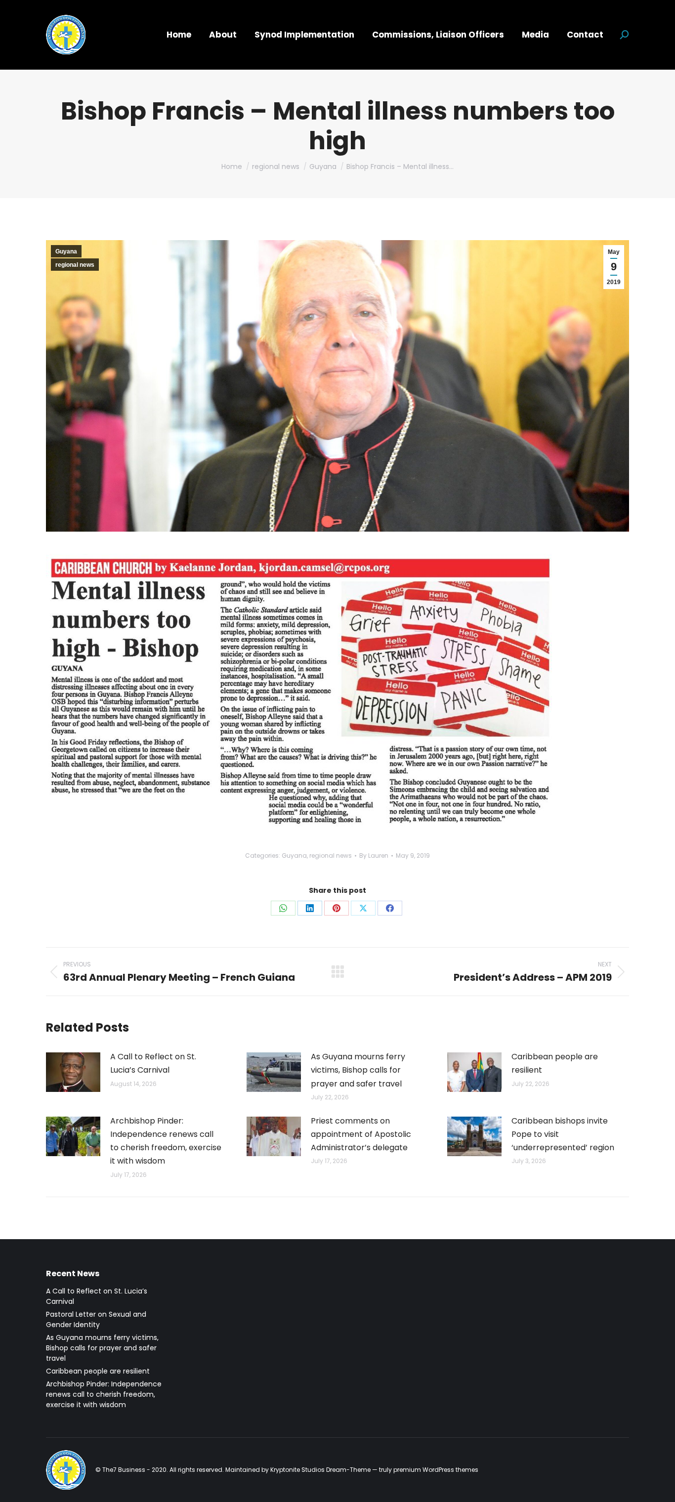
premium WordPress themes (435, 1469)
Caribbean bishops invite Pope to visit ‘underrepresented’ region (562, 1134)
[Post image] (73, 1072)
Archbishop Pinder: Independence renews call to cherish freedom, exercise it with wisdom (165, 1141)
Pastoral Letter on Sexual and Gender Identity (96, 1319)
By (373, 855)
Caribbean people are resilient (554, 1063)
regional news (74, 264)
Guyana (66, 251)
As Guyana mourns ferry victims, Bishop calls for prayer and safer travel (358, 1070)
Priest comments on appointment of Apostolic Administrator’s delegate (361, 1134)
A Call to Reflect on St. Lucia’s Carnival (153, 1063)
